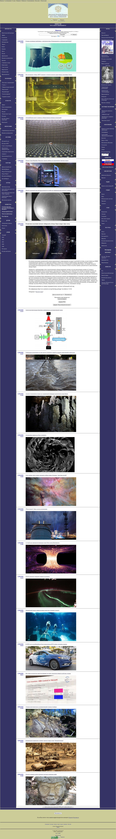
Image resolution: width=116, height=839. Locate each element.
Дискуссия (43, 0)
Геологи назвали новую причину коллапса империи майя (41, 774)
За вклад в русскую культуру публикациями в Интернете (8, 208)
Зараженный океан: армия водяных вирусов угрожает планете (42, 610)
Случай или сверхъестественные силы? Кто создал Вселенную (42, 542)
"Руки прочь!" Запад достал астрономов (36, 509)
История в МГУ (5, 143)
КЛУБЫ (8, 182)
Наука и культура (105, 63)
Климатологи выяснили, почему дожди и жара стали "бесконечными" (45, 740)
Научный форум (5, 169)
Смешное (104, 203)
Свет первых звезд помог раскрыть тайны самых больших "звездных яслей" (46, 475)
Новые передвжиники (6, 107)
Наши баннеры (105, 262)
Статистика (65, 824)
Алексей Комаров (59, 831)
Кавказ (3, 46)
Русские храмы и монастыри (5, 119)
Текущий (4, 235)
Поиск (103, 231)
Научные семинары (106, 102)
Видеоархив (4, 122)
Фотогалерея (4, 109)
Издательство (5, 69)
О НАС (107, 207)
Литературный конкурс (7, 211)
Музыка (3, 111)
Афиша (3, 35)
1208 (65, 807)
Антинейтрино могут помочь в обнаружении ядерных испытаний (43, 117)
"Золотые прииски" (6, 94)
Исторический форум (6, 176)
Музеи (103, 194)
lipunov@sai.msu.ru (74, 817)
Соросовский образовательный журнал (107, 135)
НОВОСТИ (108, 266)
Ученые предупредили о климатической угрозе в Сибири (41, 707)
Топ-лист (37, 0)
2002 (3, 239)
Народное (104, 201)
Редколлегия (104, 211)
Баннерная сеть (105, 260)
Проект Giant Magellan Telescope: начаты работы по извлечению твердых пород (47, 160)
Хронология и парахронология (5, 148)
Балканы (4, 49)
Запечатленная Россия (7, 156)
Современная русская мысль (8, 130)
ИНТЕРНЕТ (108, 252)
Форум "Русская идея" (7, 171)
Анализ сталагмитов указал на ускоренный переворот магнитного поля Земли (47, 393)
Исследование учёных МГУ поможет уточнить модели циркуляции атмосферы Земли (49, 74)
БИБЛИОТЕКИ (108, 171)
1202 (48, 807)
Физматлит (104, 96)
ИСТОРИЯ (8, 137)
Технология (104, 145)
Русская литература (106, 151)
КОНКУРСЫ (8, 204)
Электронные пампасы (7, 223)
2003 (3, 237)
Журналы (104, 238)
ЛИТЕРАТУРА (8, 28)
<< (43, 807)
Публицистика (5, 42)
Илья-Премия (5, 216)
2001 (3, 241)
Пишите (18, 0)
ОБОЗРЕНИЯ (8, 78)
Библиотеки (104, 245)
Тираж (103, 223)
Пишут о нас (104, 221)
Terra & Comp (39, 291)
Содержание (8, 0)
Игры (103, 196)
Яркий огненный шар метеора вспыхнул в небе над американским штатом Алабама (48, 190)
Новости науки (105, 275)
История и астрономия (107, 59)
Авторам (103, 214)
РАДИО (108, 181)
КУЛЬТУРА (8, 100)
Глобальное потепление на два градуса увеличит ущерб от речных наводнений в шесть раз (50, 352)
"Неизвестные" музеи (6, 114)
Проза (3, 51)
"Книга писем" (5, 89)
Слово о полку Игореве (7, 145)
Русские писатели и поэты (107, 240)
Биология (104, 138)
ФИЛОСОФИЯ (8, 126)
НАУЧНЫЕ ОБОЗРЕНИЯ (108, 106)
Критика (4, 60)
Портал (2, 0)
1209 (67, 807)
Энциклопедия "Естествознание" (105, 91)
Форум (3, 228)
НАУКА (108, 28)
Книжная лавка (5, 71)
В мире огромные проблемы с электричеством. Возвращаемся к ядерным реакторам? (48, 41)
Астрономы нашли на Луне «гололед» (36, 435)
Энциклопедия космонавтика (105, 88)
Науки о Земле (105, 140)
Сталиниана (4, 158)
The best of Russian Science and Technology (107, 283)
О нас (13, 0)
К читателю (4, 37)
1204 (54, 807)
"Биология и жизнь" (106, 120)
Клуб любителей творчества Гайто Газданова (8, 193)
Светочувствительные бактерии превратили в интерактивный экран (44, 310)
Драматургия (5, 55)
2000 (3, 244)
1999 (3, 246)
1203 (51, 807)
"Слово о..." (4, 84)
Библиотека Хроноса (106, 175)
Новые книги (4, 65)
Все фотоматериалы (6, 251)
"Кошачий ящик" (5, 91)
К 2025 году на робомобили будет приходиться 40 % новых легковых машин (46, 644)
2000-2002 (108, 65)
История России (5, 141)
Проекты (104, 234)
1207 (62, 807)
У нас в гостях (5, 67)
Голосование (30, 0)
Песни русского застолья (107, 198)
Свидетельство (56, 31)
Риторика (4, 116)
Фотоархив (4, 248)
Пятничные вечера (6, 186)
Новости (24, 0)
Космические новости (106, 84)
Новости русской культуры (8, 33)
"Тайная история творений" (8, 87)
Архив (58, 824)
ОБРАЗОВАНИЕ (108, 124)
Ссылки (61, 824)
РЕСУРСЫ (107, 227)
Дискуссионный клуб (6, 167)
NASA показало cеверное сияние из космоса (38, 576)
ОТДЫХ (108, 190)
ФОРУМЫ (8, 162)
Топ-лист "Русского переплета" (106, 257)
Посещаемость (105, 236)
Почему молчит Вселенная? (108, 37)
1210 (70, 807)
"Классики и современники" (8, 82)
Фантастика (4, 225)
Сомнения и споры (6, 62)
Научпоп (103, 177)
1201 (45, 807)
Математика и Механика (107, 142)
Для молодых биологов (107, 167)
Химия (103, 149)
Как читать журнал (106, 218)
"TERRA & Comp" (106, 114)
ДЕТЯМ (8, 220)
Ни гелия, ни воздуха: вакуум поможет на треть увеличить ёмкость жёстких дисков (48, 673)
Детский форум (5, 178)
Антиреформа (105, 132)
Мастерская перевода (6, 200)
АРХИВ (8, 232)
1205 (56, 807)
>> (72, 807)
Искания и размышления (7, 58)
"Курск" (3, 44)
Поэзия (3, 53)
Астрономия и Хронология (8, 151)
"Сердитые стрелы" (6, 96)
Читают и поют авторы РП (107, 186)
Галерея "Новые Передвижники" (58, 826)
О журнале (104, 216)
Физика (103, 147)
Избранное (104, 243)
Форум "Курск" (5, 173)
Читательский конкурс (7, 213)
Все (102, 270)
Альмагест (4, 154)
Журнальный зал (5, 74)
